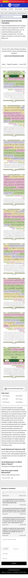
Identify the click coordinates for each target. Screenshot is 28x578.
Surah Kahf (5, 399)
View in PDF (22, 64)
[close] (27, 1)
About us (4, 572)
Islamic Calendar (18, 9)
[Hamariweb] (14, 5)
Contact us (9, 572)
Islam (6, 13)
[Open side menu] (1, 5)
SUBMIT (14, 563)
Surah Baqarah (6, 395)
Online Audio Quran (13, 13)
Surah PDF (11, 9)
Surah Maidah (19, 395)
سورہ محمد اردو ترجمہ (7, 477)
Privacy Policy (23, 572)
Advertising (16, 572)
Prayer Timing (4, 9)
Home (2, 13)
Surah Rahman (6, 402)
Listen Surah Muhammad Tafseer (14, 388)
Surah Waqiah (19, 402)
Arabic (3, 64)
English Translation (12, 64)
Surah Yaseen (19, 399)
